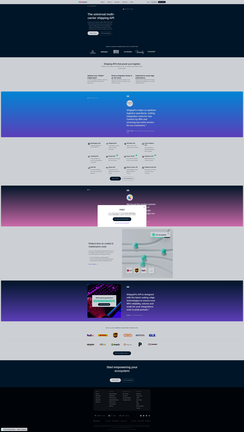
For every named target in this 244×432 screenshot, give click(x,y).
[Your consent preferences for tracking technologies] (2, 430)
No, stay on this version (122, 223)
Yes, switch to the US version (121, 219)
